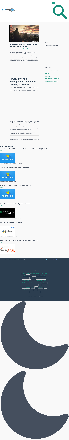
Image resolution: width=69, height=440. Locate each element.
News (33, 9)
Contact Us (16, 259)
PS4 (32, 285)
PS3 (29, 285)
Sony (23, 287)
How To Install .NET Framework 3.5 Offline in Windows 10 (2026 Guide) (25, 149)
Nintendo (23, 282)
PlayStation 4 (45, 282)
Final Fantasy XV (42, 275)
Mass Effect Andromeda (26, 280)
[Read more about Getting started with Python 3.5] (7, 230)
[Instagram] (53, 259)
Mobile (45, 280)
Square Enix (28, 287)
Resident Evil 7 (44, 285)
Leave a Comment (13, 48)
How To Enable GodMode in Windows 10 (14, 167)
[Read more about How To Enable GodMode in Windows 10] (7, 175)
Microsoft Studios (39, 280)
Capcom (30, 275)
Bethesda (37, 273)
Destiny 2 (34, 275)
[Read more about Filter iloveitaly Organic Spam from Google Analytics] (7, 249)
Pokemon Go (24, 285)
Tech (36, 9)
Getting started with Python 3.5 (11, 222)
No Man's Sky (36, 282)
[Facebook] (56, 259)
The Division (40, 287)
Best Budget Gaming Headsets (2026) (51, 70)
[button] (45, 9)
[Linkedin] (49, 259)
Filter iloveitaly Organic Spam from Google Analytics (19, 240)
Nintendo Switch (29, 282)
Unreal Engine (30, 289)
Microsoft (33, 280)
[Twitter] (46, 259)
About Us (6, 259)
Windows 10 (45, 289)
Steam (32, 287)
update (36, 289)
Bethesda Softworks (44, 273)
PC (40, 282)
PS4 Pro (36, 285)
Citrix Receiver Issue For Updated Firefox (15, 204)
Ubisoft (45, 287)
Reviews (49, 9)
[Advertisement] (24, 70)
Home (29, 9)
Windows (40, 289)
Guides (44, 9)
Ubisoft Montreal (24, 289)
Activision (23, 273)
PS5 (39, 285)
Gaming (27, 277)
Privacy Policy (10, 259)
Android (28, 273)
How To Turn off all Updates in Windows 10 (15, 185)
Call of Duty (25, 275)
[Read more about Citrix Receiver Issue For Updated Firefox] (7, 212)
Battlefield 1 (33, 273)
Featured (39, 9)
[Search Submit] (53, 3)
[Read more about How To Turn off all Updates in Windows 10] (7, 194)
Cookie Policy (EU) (21, 259)
